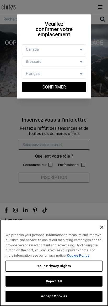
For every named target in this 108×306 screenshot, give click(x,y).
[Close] (101, 227)
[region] (54, 263)
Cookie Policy (78, 255)
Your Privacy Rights (54, 266)
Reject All (54, 281)
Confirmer (54, 87)
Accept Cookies (54, 296)
